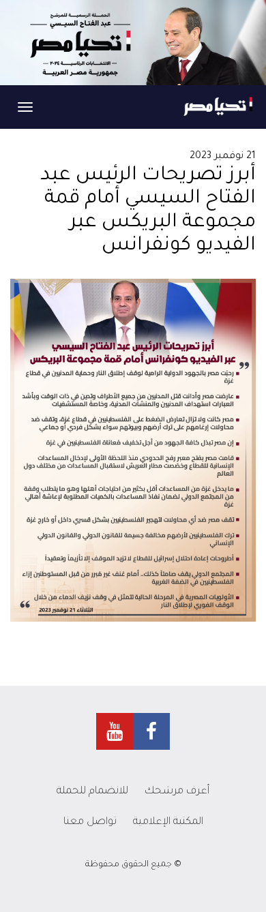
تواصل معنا (90, 822)
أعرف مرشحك (177, 791)
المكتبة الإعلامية (168, 822)
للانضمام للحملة (92, 791)
